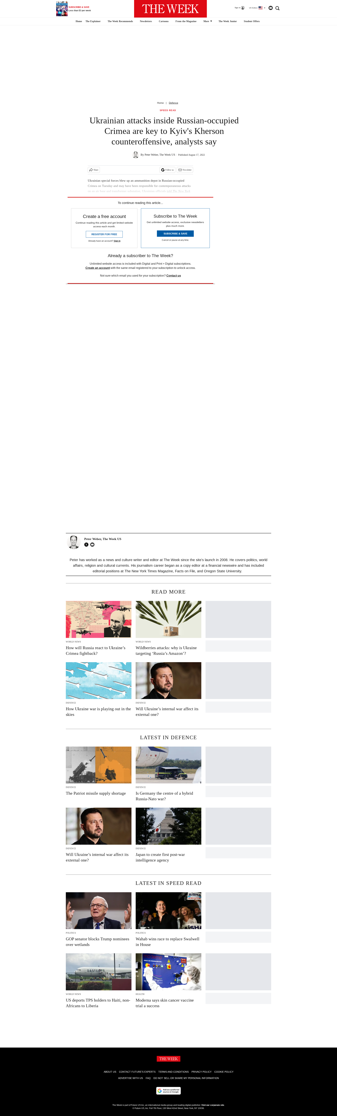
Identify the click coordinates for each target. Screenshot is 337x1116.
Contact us (173, 275)
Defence (173, 102)
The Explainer (93, 21)
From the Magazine (186, 21)
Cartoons (163, 21)
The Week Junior (228, 21)
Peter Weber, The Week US (160, 154)
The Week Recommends (120, 21)
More (206, 21)
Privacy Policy (201, 1071)
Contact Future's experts (137, 1071)
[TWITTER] (87, 544)
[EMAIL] (93, 544)
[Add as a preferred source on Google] (168, 1091)
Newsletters (146, 21)
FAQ (148, 1078)
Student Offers (252, 21)
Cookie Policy (223, 1071)
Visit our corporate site (212, 1105)
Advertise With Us (130, 1078)
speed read (168, 110)
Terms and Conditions (173, 1071)
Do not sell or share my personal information (186, 1078)
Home (160, 102)
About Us (110, 1071)
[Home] (78, 21)
